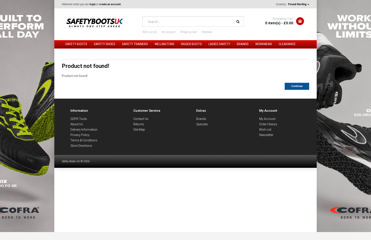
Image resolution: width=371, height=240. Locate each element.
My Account (168, 32)
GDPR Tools (78, 119)
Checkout (207, 32)
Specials (202, 124)
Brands (201, 119)
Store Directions (81, 145)
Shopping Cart (188, 32)
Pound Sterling (297, 4)
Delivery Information (83, 129)
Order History (268, 124)
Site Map (139, 129)
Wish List (265, 129)
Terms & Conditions (83, 140)
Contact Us (140, 119)
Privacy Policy (80, 135)
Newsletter (266, 135)
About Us (76, 124)
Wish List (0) (149, 32)
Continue (297, 86)
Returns (138, 124)
